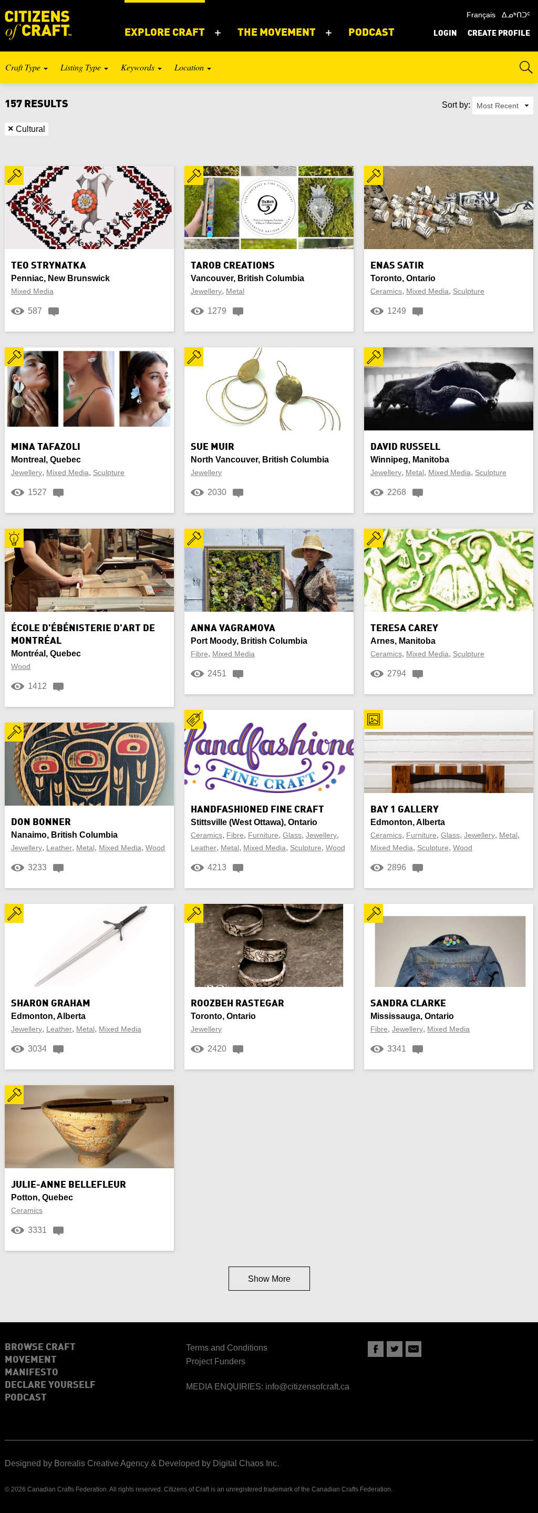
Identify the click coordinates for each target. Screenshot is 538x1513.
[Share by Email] (413, 1349)
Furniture (263, 835)
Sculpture (468, 291)
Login (445, 34)
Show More (269, 1278)
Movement (31, 1360)
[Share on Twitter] (394, 1349)
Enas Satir (397, 266)
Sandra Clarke (408, 1003)
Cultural (26, 128)
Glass (292, 835)
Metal (235, 291)
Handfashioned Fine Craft (257, 810)
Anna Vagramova (233, 628)
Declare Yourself (50, 1385)
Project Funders (215, 1361)
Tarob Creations (233, 266)
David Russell (405, 447)
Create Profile (499, 34)
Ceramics (386, 291)
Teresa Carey (404, 628)
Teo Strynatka (48, 266)
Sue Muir (212, 447)
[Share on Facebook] (376, 1349)
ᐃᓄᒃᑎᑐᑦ (516, 15)
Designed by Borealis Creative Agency (77, 1463)
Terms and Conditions (226, 1347)
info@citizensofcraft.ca (307, 1386)
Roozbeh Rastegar (237, 1003)
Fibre (199, 654)
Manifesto (31, 1372)
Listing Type (81, 67)
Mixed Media (32, 291)
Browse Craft (40, 1347)
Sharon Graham (50, 1003)
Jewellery (206, 291)
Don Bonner (41, 822)
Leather (59, 847)
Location (190, 67)
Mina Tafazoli (45, 447)
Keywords (139, 67)
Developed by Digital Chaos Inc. (219, 1463)
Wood (20, 666)
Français (481, 15)
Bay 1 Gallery (404, 810)
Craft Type (24, 67)
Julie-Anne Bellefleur (68, 1185)
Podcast (26, 1398)
